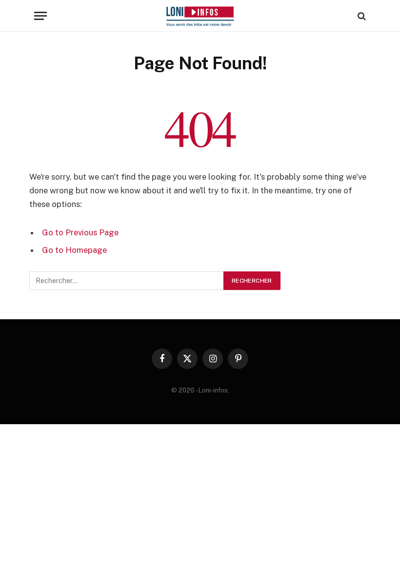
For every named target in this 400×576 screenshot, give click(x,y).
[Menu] (40, 16)
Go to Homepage (74, 250)
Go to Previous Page (80, 232)
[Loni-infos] (200, 16)
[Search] (361, 16)
